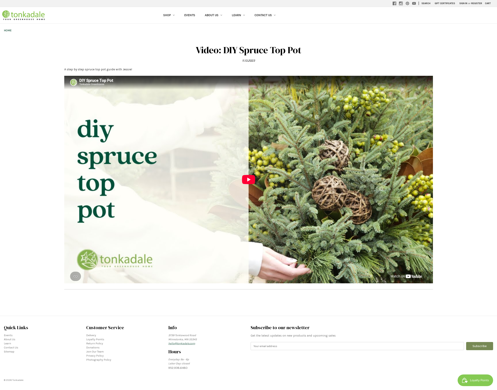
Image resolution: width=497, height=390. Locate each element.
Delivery (91, 335)
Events (189, 15)
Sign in (463, 3)
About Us (211, 15)
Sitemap (9, 351)
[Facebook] (394, 3)
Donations (93, 347)
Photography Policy (98, 359)
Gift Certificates (445, 3)
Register (476, 3)
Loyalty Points (95, 339)
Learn (236, 15)
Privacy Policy (95, 355)
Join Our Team (95, 351)
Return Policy (94, 343)
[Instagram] (401, 3)
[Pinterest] (407, 3)
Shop (167, 15)
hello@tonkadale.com (181, 343)
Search (425, 3)
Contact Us (263, 15)
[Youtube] (414, 3)
